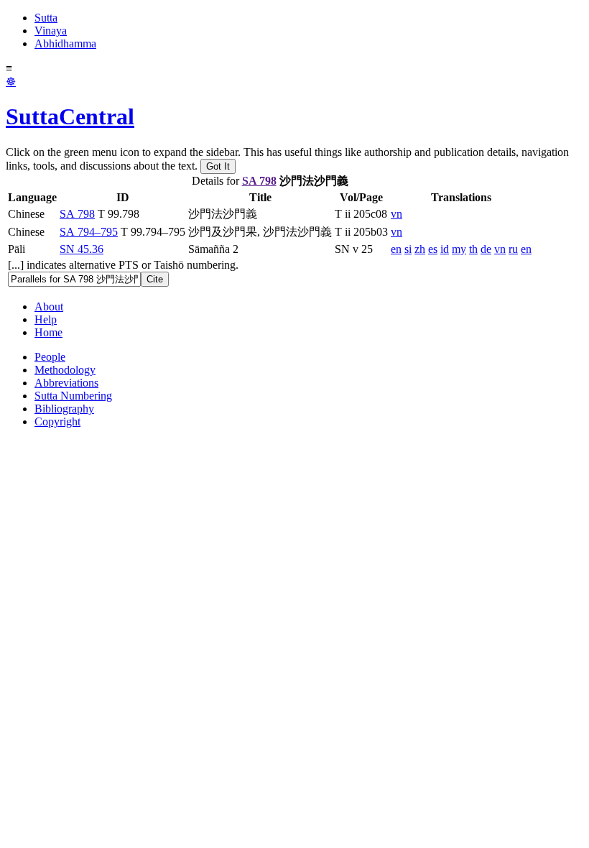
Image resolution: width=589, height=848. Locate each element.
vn (396, 214)
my (459, 249)
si (408, 249)
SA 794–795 (89, 232)
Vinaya (50, 30)
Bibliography (64, 408)
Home (48, 332)
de (486, 249)
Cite (155, 279)
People (49, 357)
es (432, 249)
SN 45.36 (81, 249)
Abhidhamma (65, 43)
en (396, 249)
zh (419, 249)
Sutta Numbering (73, 396)
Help (45, 319)
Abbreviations (66, 383)
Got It (218, 166)
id (444, 249)
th (473, 249)
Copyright (57, 421)
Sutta (45, 17)
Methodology (65, 370)
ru (513, 249)
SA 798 (259, 181)
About (48, 306)
